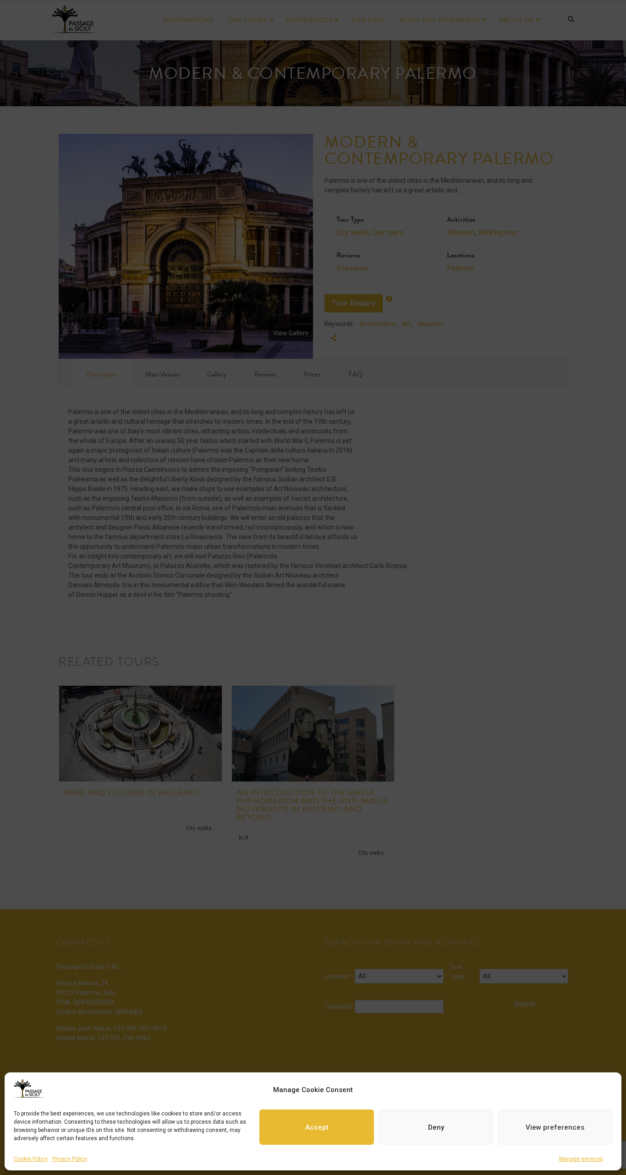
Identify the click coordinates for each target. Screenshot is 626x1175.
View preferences (555, 1127)
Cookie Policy (31, 1159)
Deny (436, 1127)
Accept (317, 1127)
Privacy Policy (69, 1159)
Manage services (581, 1159)
